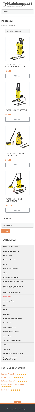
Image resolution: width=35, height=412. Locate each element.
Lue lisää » (17, 76)
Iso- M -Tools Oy (7, 377)
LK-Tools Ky (5, 390)
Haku (6, 231)
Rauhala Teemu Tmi (8, 374)
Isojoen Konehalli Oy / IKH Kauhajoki (14, 384)
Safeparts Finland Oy (8, 381)
